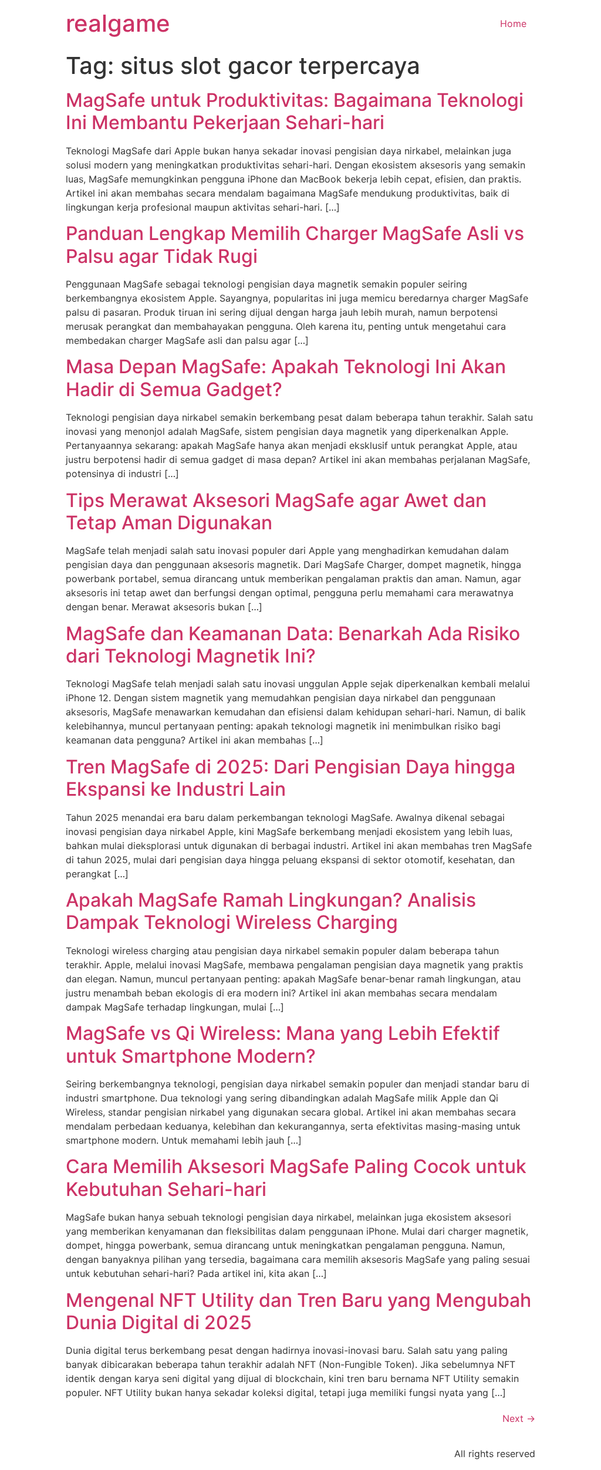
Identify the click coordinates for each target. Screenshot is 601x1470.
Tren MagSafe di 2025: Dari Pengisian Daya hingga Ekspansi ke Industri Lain (290, 777)
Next (518, 1418)
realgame (118, 23)
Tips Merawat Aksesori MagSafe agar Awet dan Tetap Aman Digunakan (276, 511)
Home (513, 23)
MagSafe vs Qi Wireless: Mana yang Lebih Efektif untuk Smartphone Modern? (283, 1044)
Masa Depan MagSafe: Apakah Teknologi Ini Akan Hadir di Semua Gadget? (286, 377)
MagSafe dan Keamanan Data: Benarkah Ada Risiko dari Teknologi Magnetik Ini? (293, 644)
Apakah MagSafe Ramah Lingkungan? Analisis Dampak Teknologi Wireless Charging (271, 911)
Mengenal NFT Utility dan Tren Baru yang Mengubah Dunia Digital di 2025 (298, 1311)
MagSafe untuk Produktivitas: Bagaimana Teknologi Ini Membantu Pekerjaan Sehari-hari (295, 111)
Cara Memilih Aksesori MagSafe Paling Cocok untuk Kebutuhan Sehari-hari (296, 1177)
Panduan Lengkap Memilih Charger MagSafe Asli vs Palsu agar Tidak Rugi (295, 244)
